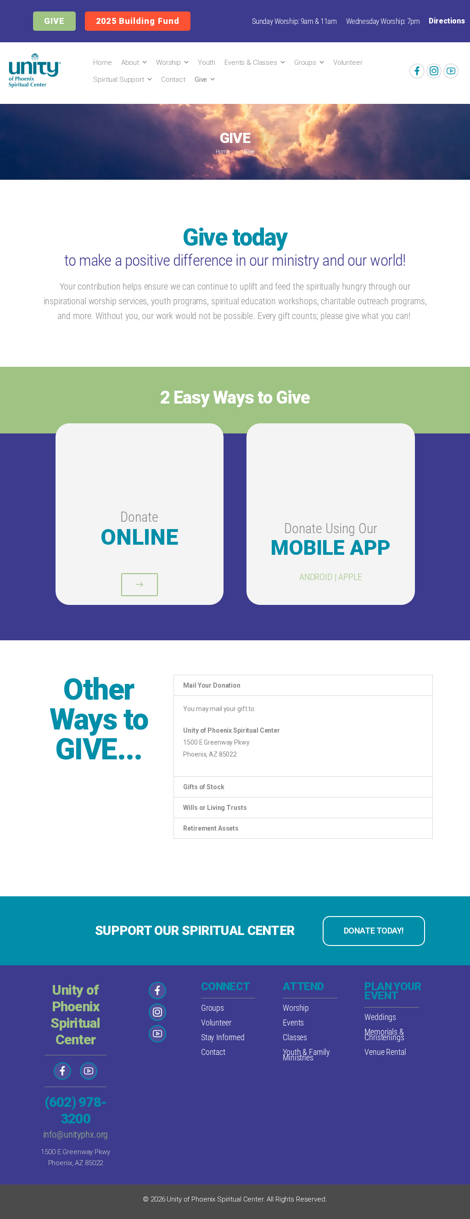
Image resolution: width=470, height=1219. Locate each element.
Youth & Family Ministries (306, 1054)
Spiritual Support (118, 79)
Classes (295, 1037)
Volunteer (348, 62)
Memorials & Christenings (384, 1034)
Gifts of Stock (203, 787)
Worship (168, 62)
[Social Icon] (417, 71)
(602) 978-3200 (76, 1110)
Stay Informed (223, 1037)
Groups (305, 62)
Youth (206, 62)
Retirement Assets (211, 828)
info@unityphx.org (75, 1134)
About (130, 62)
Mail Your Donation (211, 685)
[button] (303, 685)
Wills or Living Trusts (214, 807)
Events (293, 1022)
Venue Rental (385, 1052)
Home (102, 62)
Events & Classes (250, 62)
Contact (173, 79)
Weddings (380, 1017)
